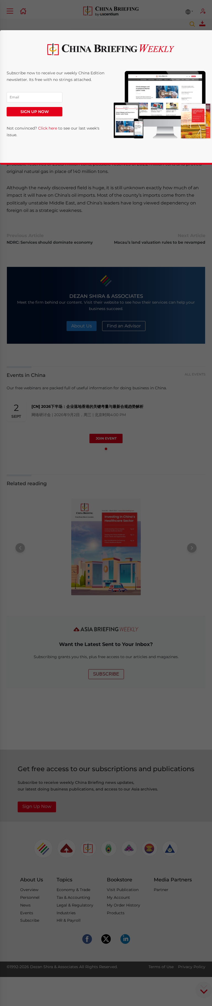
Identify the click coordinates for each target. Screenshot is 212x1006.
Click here (47, 128)
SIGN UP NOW (34, 111)
